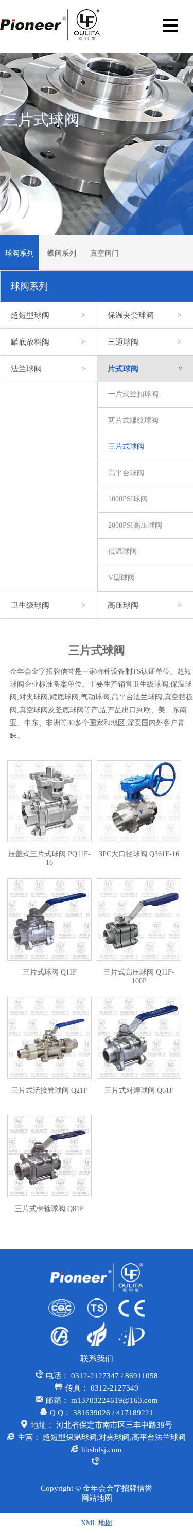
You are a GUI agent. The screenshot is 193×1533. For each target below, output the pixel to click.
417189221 (134, 1413)
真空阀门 (104, 253)
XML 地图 (97, 1523)
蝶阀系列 (61, 253)
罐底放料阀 (48, 342)
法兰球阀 (48, 369)
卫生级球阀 (48, 605)
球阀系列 (19, 253)
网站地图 (96, 1498)
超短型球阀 (48, 315)
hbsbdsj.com (101, 1450)
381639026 (91, 1413)
